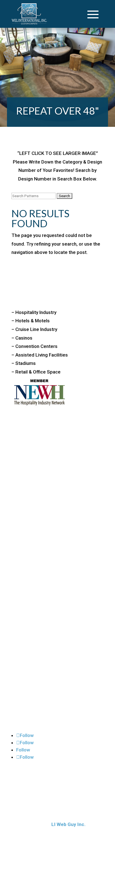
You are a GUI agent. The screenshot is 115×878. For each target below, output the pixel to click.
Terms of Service (34, 726)
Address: (23, 447)
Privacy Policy (31, 691)
